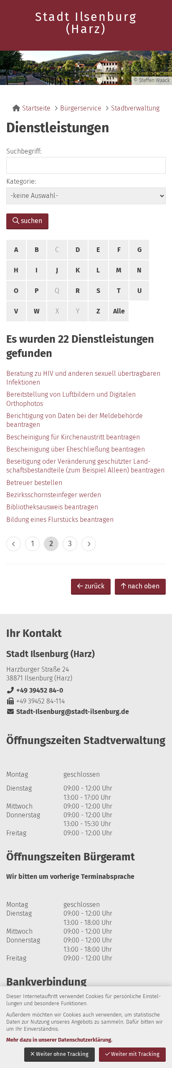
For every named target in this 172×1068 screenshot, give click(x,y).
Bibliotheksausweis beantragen (52, 507)
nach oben (143, 586)
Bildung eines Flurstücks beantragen (60, 520)
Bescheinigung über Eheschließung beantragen (75, 449)
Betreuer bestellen (34, 483)
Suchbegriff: (23, 151)
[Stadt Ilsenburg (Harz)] (86, 682)
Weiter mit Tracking (135, 1054)
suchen (31, 221)
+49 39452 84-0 (34, 690)
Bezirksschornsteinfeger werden (53, 495)
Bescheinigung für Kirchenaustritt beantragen (73, 437)
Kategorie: (21, 181)
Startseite (36, 108)
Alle (119, 311)
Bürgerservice (80, 108)
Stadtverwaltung (135, 108)
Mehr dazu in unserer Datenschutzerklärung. (59, 1040)
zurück (94, 586)
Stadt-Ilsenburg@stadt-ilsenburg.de (67, 712)
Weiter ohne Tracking (62, 1054)
